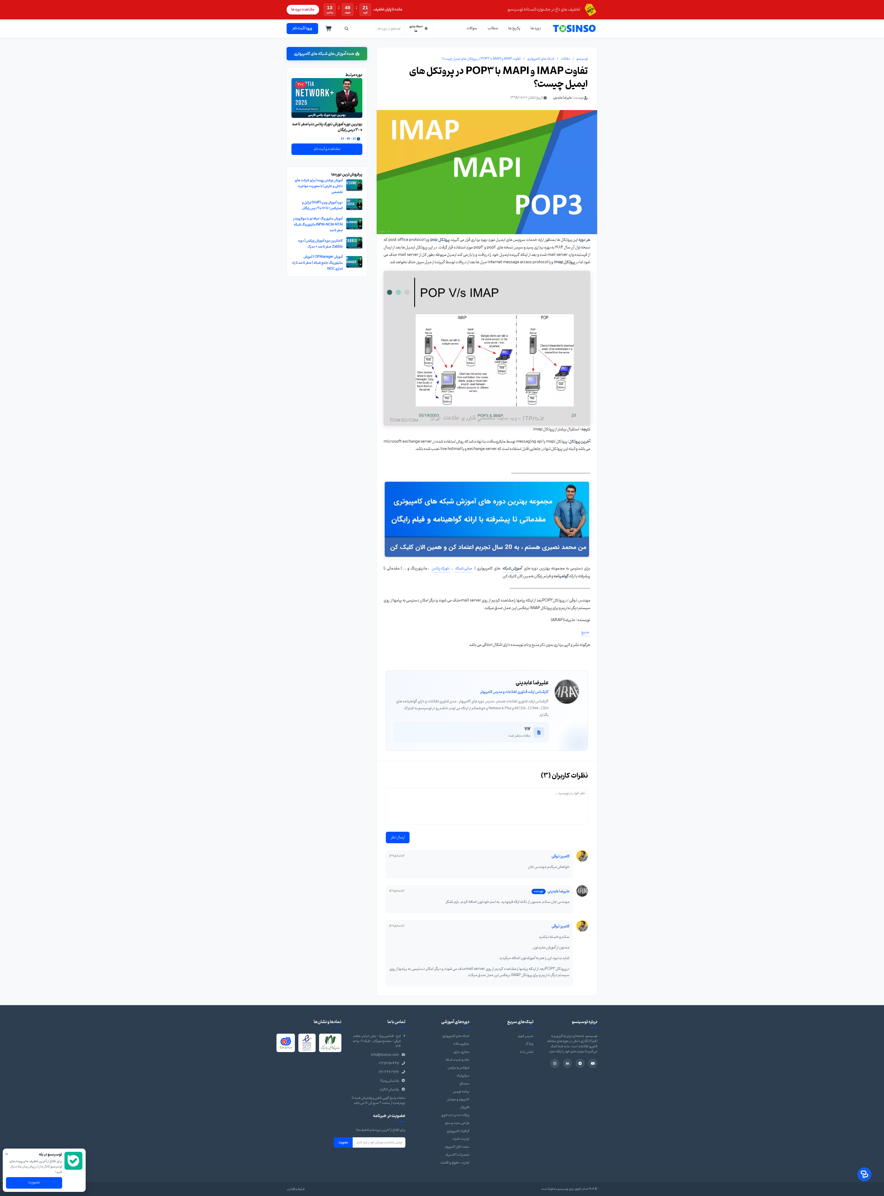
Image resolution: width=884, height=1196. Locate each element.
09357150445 (388, 1063)
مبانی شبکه (463, 568)
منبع (585, 632)
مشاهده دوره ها (302, 9)
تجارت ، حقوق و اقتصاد (454, 1162)
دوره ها (536, 28)
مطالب (493, 28)
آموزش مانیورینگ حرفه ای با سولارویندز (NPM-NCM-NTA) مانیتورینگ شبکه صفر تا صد (318, 224)
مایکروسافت (461, 1043)
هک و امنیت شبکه (457, 1059)
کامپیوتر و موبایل (458, 1099)
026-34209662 (388, 1072)
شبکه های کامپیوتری (540, 58)
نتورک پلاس (441, 568)
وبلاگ (529, 1043)
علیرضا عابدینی (562, 97)
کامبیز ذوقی (561, 856)
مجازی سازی (461, 1052)
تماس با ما (526, 1052)
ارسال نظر (398, 837)
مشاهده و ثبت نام (327, 149)
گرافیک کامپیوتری (458, 1131)
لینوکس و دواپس (458, 1067)
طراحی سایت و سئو (457, 1123)
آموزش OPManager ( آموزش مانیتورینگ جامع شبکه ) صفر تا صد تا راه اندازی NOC (317, 262)
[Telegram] (580, 1063)
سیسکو (464, 1083)
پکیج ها (514, 28)
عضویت (343, 1142)
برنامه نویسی (461, 1091)
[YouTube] (592, 1063)
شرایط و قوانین (296, 1189)
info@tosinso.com (385, 1055)
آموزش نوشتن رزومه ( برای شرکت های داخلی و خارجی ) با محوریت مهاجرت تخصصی (319, 186)
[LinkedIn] (567, 1063)
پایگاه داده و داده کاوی (455, 1115)
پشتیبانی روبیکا (389, 1080)
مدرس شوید (525, 1036)
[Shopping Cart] (329, 28)
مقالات (565, 58)
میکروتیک (463, 1075)
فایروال (464, 1107)
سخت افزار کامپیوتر (457, 1146)
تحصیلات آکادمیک (457, 1154)
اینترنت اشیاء (461, 1139)
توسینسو (582, 58)
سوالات (471, 28)
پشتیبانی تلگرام (389, 1089)
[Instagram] (554, 1063)
